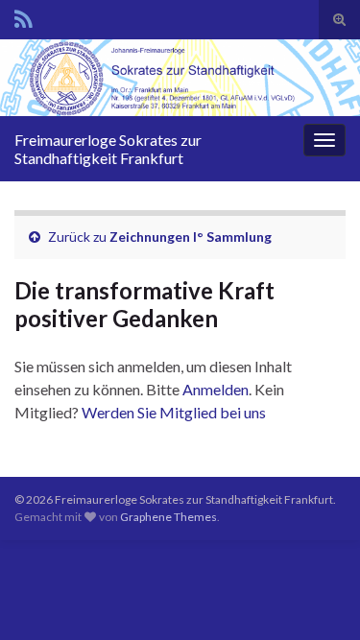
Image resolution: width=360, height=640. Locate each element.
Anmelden (215, 389)
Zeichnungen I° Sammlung (190, 236)
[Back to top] (317, 597)
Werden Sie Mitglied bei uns (174, 412)
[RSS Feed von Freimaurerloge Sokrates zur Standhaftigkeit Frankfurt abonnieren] (23, 16)
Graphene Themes (168, 517)
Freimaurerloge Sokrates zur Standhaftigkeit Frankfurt (108, 148)
